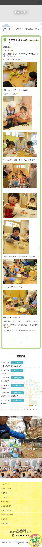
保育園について (6, 488)
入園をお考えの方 (7, 510)
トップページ (5, 484)
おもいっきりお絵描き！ (9, 396)
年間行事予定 (5, 501)
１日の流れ (4, 497)
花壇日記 (4, 403)
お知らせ (4, 519)
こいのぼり (5, 381)
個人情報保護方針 (7, 514)
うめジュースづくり (8, 373)
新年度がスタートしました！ (11, 388)
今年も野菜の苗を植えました (11, 366)
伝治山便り (4, 523)
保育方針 (4, 493)
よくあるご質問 (6, 506)
